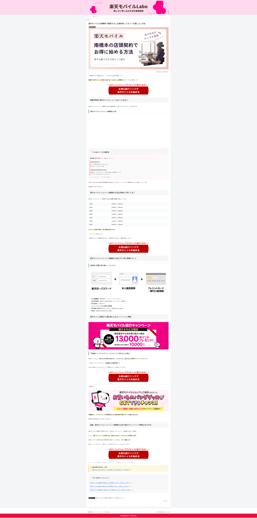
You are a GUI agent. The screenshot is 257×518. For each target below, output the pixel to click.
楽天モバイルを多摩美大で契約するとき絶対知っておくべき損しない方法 (110, 490)
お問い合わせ (107, 512)
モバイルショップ (100, 497)
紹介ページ (96, 367)
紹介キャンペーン (120, 497)
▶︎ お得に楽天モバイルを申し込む (128, 516)
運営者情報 (90, 512)
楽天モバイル (92, 497)
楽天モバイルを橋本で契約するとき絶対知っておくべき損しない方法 (108, 486)
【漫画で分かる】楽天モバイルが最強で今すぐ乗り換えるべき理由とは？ (111, 470)
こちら (101, 234)
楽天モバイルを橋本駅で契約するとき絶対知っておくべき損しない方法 (109, 483)
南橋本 (107, 497)
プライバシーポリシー (98, 512)
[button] (128, 214)
